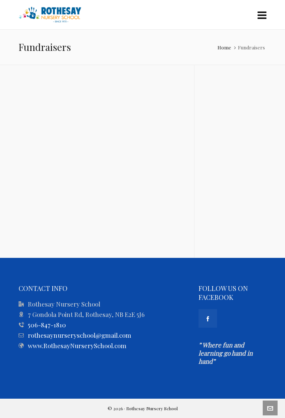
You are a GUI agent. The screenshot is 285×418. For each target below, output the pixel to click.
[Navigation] (262, 15)
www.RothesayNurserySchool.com (77, 345)
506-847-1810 (47, 325)
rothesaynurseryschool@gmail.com (79, 335)
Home (224, 47)
